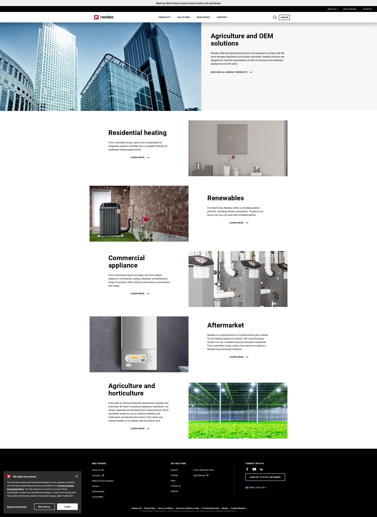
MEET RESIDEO (103, 463)
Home (103, 17)
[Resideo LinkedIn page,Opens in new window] (261, 469)
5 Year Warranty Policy (203, 469)
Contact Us (176, 485)
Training (174, 475)
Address (174, 491)
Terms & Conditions (165, 508)
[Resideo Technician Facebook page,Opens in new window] (247, 469)
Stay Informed (349, 9)
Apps (173, 480)
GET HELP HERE (182, 463)
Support (222, 17)
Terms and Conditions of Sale (187, 508)
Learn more (137, 157)
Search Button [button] (275, 17)
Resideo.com (137, 508)
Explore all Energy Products (229, 72)
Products (165, 17)
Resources (203, 17)
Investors (367, 9)
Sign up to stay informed (265, 477)
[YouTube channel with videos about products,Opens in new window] (254, 469)
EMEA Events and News (103, 480)
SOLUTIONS (183, 17)
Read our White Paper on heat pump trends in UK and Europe (188, 3)
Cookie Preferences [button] (238, 508)
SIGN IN (285, 17)
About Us (333, 8)
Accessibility (97, 496)
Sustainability (98, 491)
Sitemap (225, 508)
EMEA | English (258, 487)
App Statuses (199, 475)
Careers (95, 486)
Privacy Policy (149, 508)
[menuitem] (164, 17)
